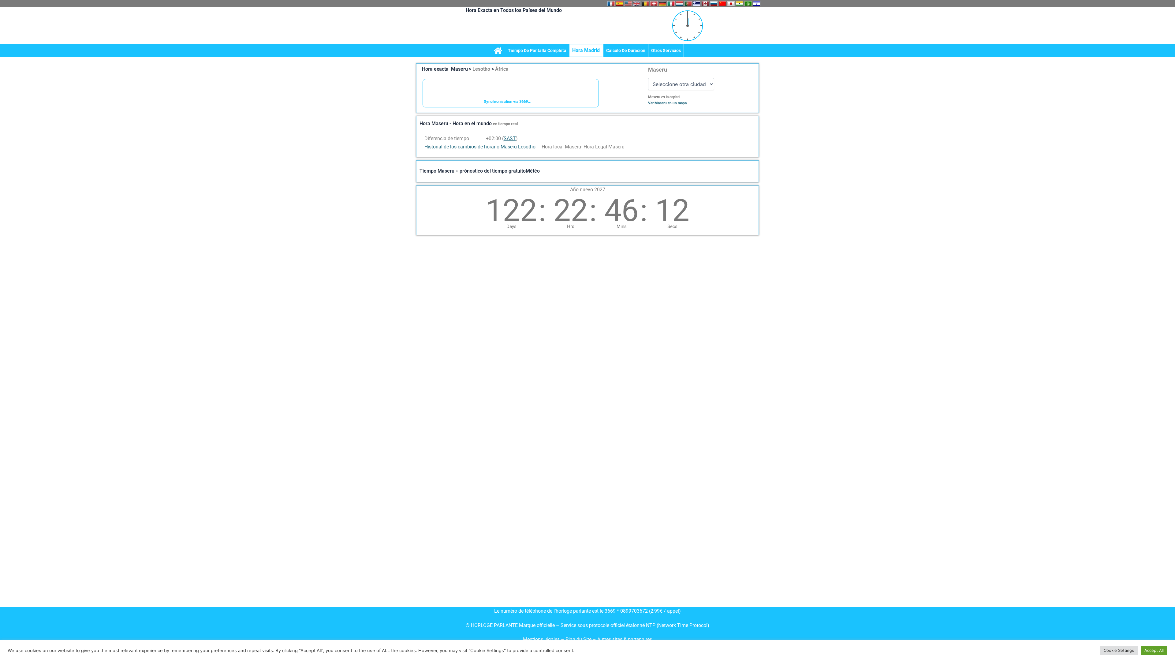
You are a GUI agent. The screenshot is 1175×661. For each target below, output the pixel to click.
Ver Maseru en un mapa (667, 103)
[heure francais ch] (654, 3)
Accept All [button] (1154, 650)
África (502, 69)
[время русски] (714, 3)
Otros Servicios (666, 50)
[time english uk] (636, 3)
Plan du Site (579, 639)
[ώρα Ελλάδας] (696, 3)
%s (482, 138)
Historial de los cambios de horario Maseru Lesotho (479, 147)
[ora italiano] (671, 3)
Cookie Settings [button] (1119, 650)
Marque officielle (537, 625)
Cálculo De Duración (625, 50)
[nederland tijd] (679, 3)
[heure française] (611, 3)
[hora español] (619, 3)
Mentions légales (541, 639)
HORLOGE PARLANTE (494, 625)
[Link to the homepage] (498, 50)
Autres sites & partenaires (624, 639)
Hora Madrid (586, 50)
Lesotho (481, 69)
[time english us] (628, 3)
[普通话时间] (722, 3)
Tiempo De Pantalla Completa (537, 50)
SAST (510, 138)
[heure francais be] (645, 3)
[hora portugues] (688, 3)
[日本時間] (731, 3)
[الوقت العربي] (748, 3)
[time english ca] (705, 3)
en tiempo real (505, 123)
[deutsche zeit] (662, 3)
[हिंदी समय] (739, 3)
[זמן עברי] (756, 3)
